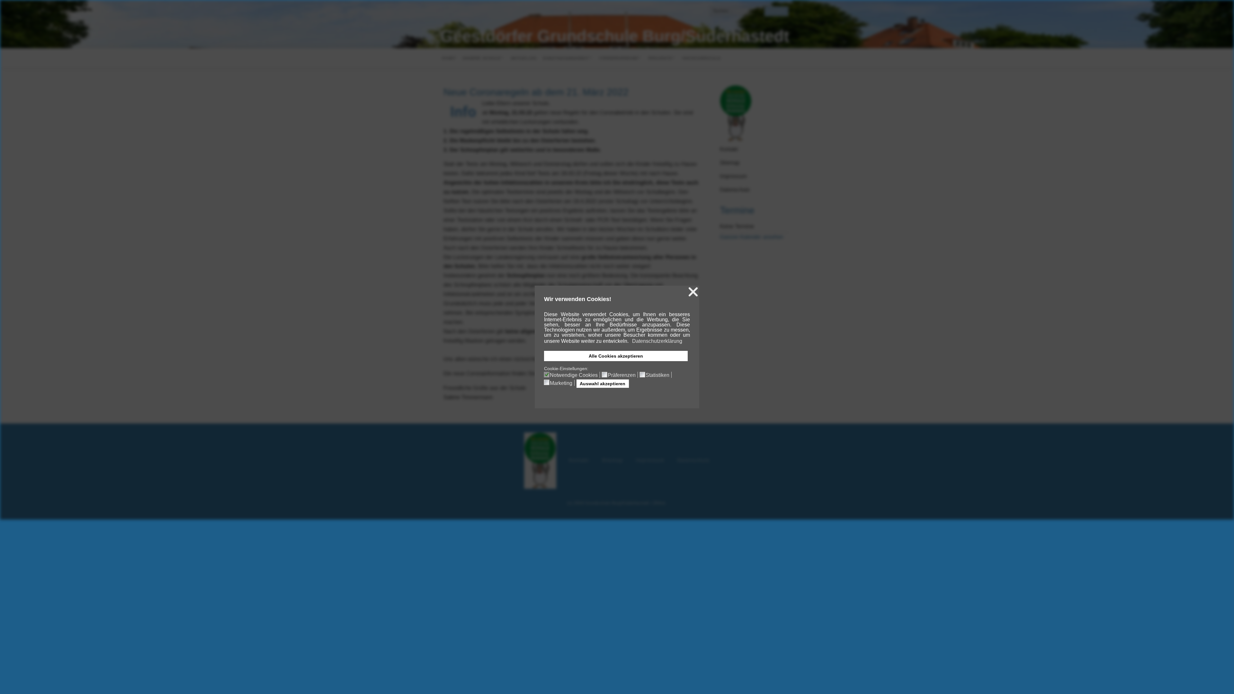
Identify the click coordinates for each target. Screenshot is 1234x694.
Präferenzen (622, 375)
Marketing (561, 383)
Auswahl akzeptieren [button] (602, 383)
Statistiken (657, 375)
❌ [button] (693, 292)
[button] (629, 342)
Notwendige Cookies (574, 375)
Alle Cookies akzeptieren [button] (616, 356)
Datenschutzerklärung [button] (657, 341)
